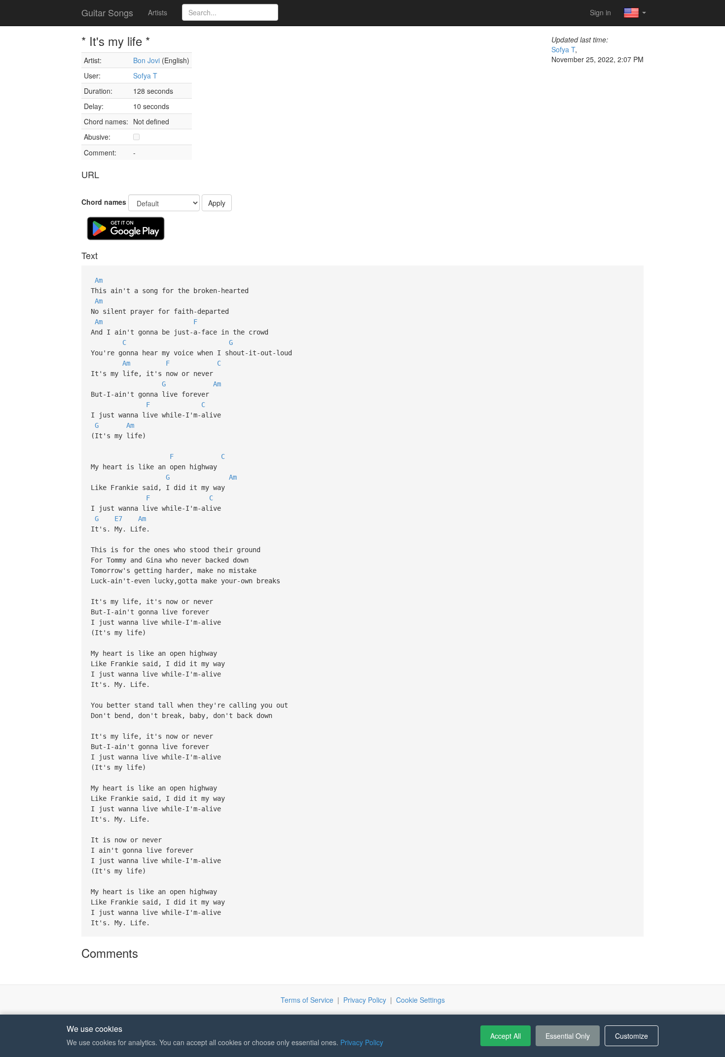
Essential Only (567, 1036)
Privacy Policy (364, 1000)
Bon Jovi (146, 60)
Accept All (505, 1036)
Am (99, 280)
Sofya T (145, 75)
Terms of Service (307, 1000)
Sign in (600, 12)
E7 (118, 519)
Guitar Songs (107, 12)
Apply (216, 203)
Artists (157, 12)
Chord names (103, 202)
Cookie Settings (420, 1000)
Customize (631, 1036)
